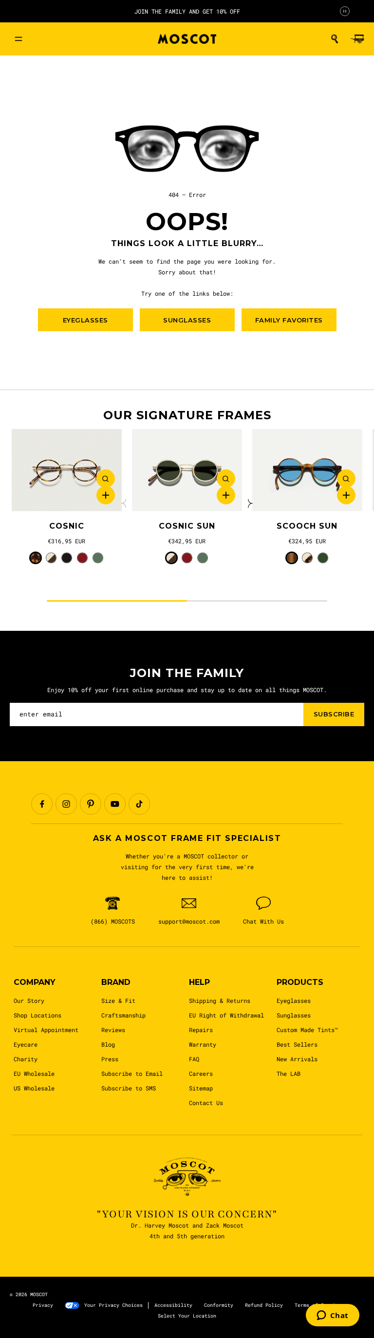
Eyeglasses (294, 1000)
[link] (67, 470)
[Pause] (345, 11)
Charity (25, 1059)
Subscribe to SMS (128, 1088)
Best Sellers (297, 1044)
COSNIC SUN (187, 526)
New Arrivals (297, 1059)
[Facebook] (42, 804)
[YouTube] (115, 804)
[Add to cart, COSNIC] (105, 495)
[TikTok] (139, 804)
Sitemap (201, 1088)
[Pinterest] (90, 804)
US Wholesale (34, 1088)
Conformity (218, 1305)
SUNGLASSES (187, 320)
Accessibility (173, 1305)
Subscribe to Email (132, 1073)
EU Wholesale (34, 1073)
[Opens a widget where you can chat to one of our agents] (332, 1316)
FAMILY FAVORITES (289, 320)
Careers (201, 1073)
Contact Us (206, 1102)
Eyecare (25, 1044)
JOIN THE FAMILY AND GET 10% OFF (187, 11)
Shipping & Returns (219, 1000)
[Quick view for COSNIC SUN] (226, 478)
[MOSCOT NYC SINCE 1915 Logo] (187, 39)
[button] (334, 39)
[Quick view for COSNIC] (105, 478)
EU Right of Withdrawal (226, 1015)
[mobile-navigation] (18, 39)
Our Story (29, 1000)
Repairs (201, 1030)
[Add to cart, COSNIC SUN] (226, 495)
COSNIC (66, 526)
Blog (108, 1044)
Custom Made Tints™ (307, 1030)
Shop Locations (37, 1015)
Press (109, 1059)
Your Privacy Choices (113, 1305)
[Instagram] (66, 804)
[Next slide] (249, 503)
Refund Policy (264, 1305)
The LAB (288, 1073)
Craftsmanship (123, 1015)
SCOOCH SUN (307, 526)
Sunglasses (294, 1015)
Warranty (202, 1044)
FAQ (194, 1059)
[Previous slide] (124, 503)
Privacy (43, 1305)
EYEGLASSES (85, 320)
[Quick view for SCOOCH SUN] (346, 478)
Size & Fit (118, 1000)
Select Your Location (187, 1316)
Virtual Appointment (46, 1030)
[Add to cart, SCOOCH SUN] (346, 495)
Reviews (113, 1030)
